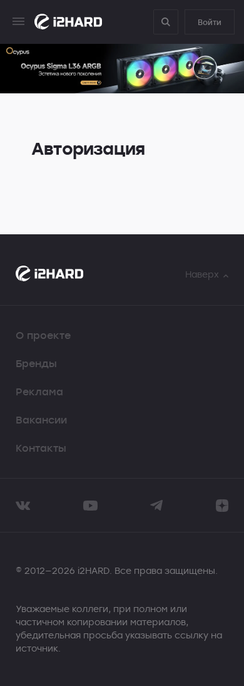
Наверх (202, 274)
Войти (209, 22)
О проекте (43, 335)
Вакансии (41, 420)
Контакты (41, 448)
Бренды (36, 363)
